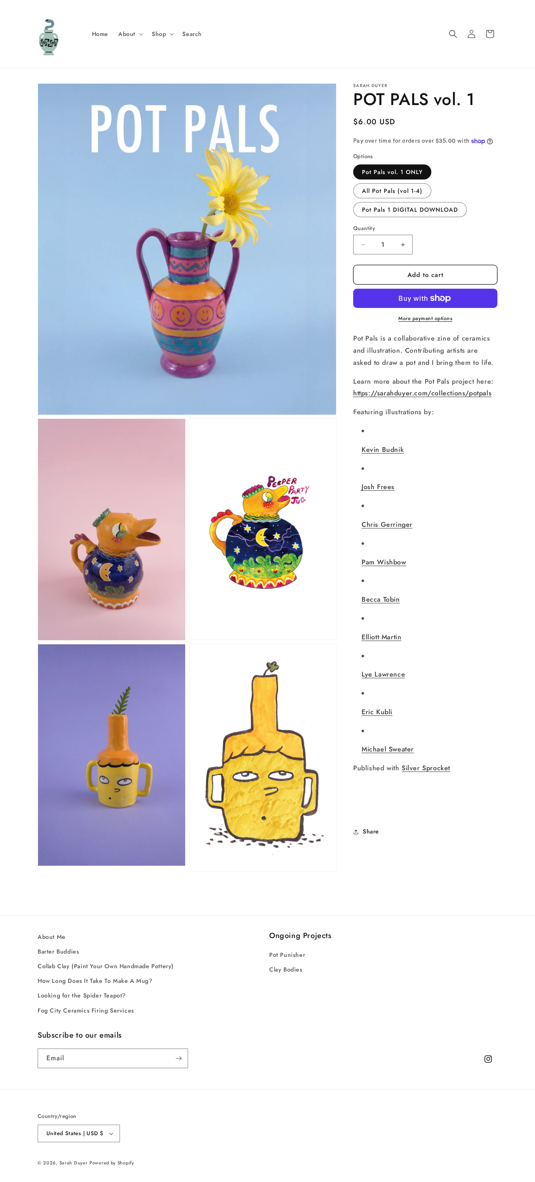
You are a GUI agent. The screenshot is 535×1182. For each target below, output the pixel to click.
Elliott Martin (381, 637)
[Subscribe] (178, 1058)
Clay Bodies (286, 969)
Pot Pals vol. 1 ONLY (392, 172)
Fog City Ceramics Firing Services (86, 1010)
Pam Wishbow (384, 562)
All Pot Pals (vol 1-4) (392, 191)
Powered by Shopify (111, 1162)
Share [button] (371, 831)
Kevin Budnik (383, 449)
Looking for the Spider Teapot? (82, 996)
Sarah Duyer (73, 1162)
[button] (130, 34)
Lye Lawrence (383, 674)
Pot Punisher (287, 955)
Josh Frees (378, 487)
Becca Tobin (381, 599)
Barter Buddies (58, 951)
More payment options (425, 318)
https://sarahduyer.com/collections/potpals (422, 393)
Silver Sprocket (426, 768)
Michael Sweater (388, 749)
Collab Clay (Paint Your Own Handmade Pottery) (106, 966)
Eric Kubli (377, 712)
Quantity (364, 228)
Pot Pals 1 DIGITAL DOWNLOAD (410, 209)
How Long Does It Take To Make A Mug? (95, 981)
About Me (52, 937)
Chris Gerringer (387, 524)
